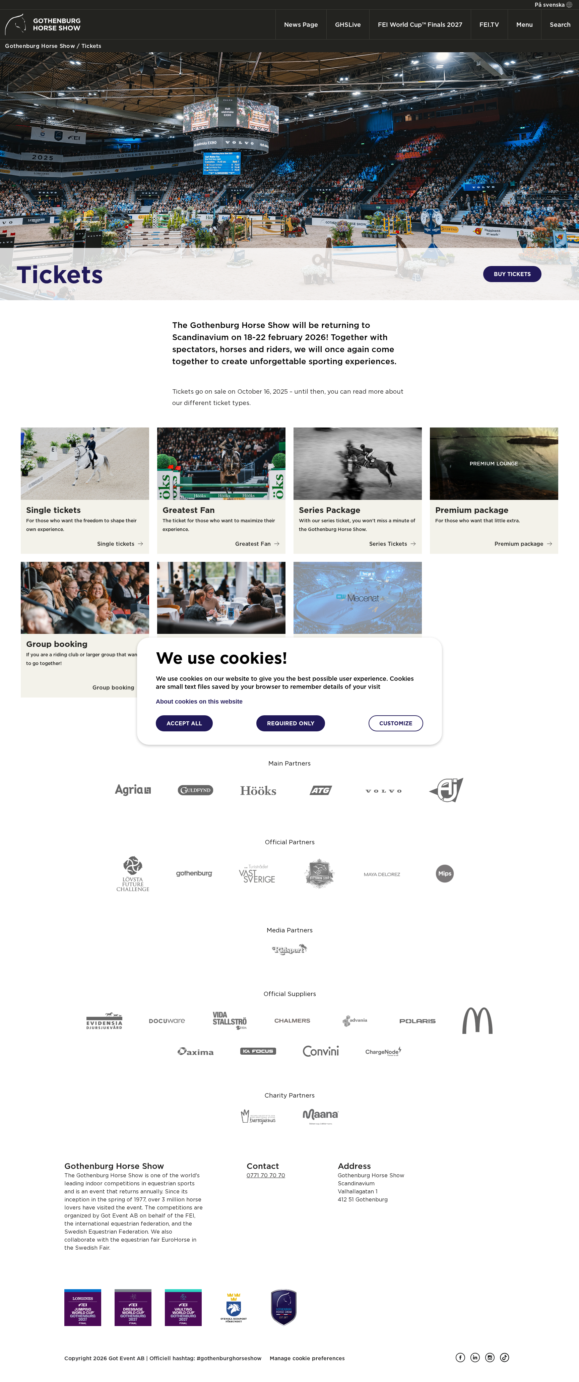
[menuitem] (552, 5)
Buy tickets (512, 274)
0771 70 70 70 (266, 1175)
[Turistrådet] (257, 874)
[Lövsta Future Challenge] (133, 874)
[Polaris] (417, 1021)
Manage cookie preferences (307, 1358)
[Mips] (444, 874)
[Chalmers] (292, 1021)
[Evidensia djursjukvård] (104, 1021)
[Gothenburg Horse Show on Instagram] (492, 1360)
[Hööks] (258, 791)
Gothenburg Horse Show (39, 46)
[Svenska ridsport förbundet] (233, 1307)
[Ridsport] (289, 950)
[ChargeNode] (383, 1051)
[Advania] (355, 1021)
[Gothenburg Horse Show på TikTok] (507, 1360)
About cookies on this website (199, 701)
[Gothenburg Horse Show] (283, 1307)
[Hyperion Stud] (319, 874)
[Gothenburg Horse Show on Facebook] (463, 1360)
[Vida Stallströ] (229, 1021)
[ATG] (321, 791)
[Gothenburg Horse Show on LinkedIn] (477, 1360)
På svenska (550, 5)
